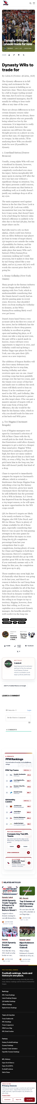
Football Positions (7, 1069)
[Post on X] (24, 55)
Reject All (18, 1099)
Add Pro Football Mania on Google (15, 686)
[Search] (31, 3)
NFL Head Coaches (8, 1031)
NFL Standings (6, 1022)
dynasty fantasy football (18, 619)
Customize (7, 1099)
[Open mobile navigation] (34, 3)
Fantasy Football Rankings (10, 1042)
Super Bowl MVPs (7, 1066)
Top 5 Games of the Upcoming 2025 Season (27, 903)
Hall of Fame (6, 1072)
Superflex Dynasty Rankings (10, 1052)
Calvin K (10, 48)
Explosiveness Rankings (9, 1008)
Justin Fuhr (9, 922)
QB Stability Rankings (8, 1001)
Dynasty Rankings (7, 1045)
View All (27, 770)
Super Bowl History (8, 1063)
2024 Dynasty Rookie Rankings (9, 945)
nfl (15, 622)
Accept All (29, 1099)
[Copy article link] (14, 55)
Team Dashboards (7, 1019)
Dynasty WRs (7, 622)
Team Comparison (8, 1025)
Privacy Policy (6, 1095)
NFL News (21, 622)
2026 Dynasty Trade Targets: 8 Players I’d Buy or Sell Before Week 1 (9, 905)
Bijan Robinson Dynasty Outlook (27, 945)
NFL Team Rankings (8, 995)
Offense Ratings (7, 1004)
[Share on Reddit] (9, 55)
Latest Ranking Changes (9, 998)
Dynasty (14, 14)
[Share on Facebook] (19, 55)
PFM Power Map (7, 1028)
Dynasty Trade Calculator (10, 1049)
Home (8, 14)
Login (29, 710)
